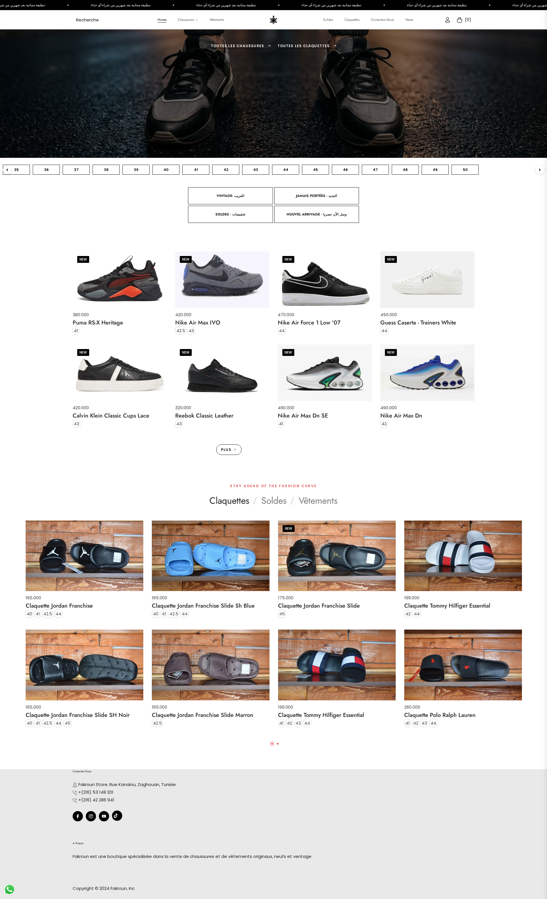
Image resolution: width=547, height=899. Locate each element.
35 (16, 169)
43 (255, 169)
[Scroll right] (540, 170)
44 (285, 169)
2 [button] (278, 744)
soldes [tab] (274, 500)
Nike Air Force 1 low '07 (309, 322)
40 (166, 169)
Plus (226, 449)
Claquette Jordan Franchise (59, 605)
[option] (84, 630)
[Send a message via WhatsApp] (9, 889)
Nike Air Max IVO (197, 322)
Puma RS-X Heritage (98, 322)
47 (375, 169)
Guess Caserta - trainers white (418, 322)
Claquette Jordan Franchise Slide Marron (202, 715)
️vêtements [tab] (318, 500)
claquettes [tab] (229, 500)
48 (405, 169)
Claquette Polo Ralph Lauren (439, 715)
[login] (448, 20)
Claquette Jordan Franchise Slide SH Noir (78, 715)
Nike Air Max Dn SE (303, 415)
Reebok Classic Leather (204, 415)
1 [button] (272, 744)
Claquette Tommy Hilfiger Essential (321, 715)
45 (315, 169)
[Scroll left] (7, 170)
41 (196, 169)
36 (46, 169)
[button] (87, 19)
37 (76, 169)
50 (465, 169)
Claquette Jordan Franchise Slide (319, 605)
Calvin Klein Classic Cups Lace (111, 415)
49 (435, 169)
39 (136, 169)
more (273, 441)
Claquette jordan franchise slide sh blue (203, 605)
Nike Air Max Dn (401, 415)
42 (226, 169)
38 (106, 169)
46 (345, 169)
